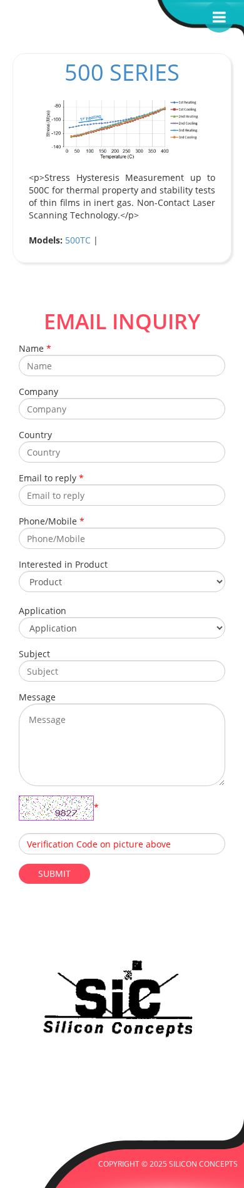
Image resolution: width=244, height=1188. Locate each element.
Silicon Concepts (203, 1164)
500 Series (122, 72)
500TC (78, 240)
